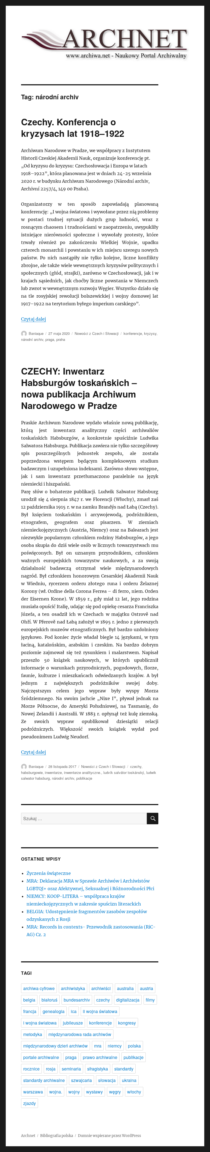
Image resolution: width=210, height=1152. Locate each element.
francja (29, 1011)
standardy (123, 1069)
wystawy (94, 1092)
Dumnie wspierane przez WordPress (109, 1135)
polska (134, 1046)
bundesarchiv (77, 1000)
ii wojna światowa (100, 1011)
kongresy (127, 1023)
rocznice (31, 1069)
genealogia (54, 1011)
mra (97, 1046)
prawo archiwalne (100, 1057)
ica (74, 1011)
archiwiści (101, 988)
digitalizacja (127, 1000)
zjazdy (29, 1103)
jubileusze (73, 1023)
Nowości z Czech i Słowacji (97, 333)
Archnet (28, 1135)
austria (146, 988)
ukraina (129, 1080)
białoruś (49, 1000)
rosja (51, 1069)
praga (49, 339)
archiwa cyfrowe (39, 988)
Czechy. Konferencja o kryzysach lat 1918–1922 (72, 127)
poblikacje (84, 778)
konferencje (133, 333)
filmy (150, 1000)
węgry (115, 1092)
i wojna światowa (40, 1023)
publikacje (134, 1057)
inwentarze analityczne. (82, 772)
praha (60, 339)
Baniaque (36, 333)
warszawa (33, 1092)
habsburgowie (32, 772)
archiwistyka (73, 988)
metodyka (32, 1034)
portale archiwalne (41, 1057)
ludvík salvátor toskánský (123, 772)
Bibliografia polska (56, 1135)
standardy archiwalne (44, 1080)
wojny (74, 1092)
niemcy (115, 1046)
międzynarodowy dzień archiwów (55, 1046)
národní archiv (32, 339)
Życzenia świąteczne (49, 873)
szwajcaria (81, 1080)
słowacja (107, 1080)
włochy (134, 1092)
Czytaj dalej (33, 319)
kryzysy (150, 333)
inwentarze (53, 772)
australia (125, 988)
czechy (135, 766)
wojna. (55, 1092)
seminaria (71, 1069)
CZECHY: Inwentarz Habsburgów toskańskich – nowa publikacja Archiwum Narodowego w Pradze (79, 388)
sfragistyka (97, 1069)
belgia (29, 1000)
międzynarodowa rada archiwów (79, 1034)
